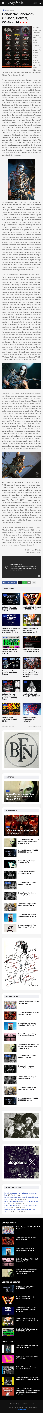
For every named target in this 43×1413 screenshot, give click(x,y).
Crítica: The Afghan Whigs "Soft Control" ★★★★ (27, 1035)
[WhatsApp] (24, 582)
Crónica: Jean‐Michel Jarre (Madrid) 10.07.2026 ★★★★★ (31, 630)
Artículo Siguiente (34, 726)
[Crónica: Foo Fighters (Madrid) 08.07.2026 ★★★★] (8, 1332)
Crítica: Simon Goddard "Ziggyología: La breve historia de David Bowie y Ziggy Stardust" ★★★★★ (28, 1391)
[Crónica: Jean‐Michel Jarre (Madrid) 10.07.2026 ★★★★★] (8, 1321)
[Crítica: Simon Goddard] (8, 1391)
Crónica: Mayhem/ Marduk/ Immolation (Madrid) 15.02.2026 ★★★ (9, 697)
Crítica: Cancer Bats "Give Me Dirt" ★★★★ (28, 1002)
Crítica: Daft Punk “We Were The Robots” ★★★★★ (27, 1346)
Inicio (4, 10)
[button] (3, 3)
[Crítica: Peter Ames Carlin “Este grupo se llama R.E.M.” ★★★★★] (8, 1381)
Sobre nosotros (14, 1404)
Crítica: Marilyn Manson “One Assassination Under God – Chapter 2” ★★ (28, 841)
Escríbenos (24, 1404)
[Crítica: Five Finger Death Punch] (10, 1091)
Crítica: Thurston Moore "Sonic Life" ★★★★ (27, 1357)
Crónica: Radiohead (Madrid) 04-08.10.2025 (31, 695)
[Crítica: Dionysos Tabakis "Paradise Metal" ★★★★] (10, 917)
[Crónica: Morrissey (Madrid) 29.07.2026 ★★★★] (10, 853)
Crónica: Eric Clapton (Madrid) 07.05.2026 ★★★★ (9, 672)
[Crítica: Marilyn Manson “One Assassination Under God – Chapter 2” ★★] (10, 842)
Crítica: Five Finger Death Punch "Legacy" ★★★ (27, 904)
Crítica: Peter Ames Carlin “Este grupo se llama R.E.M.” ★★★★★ (28, 1378)
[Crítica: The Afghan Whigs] (10, 1037)
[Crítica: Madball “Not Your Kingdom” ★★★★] (10, 885)
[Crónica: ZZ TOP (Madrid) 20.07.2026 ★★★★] (8, 1300)
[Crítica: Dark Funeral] (10, 1016)
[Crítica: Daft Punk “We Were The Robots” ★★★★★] (8, 1349)
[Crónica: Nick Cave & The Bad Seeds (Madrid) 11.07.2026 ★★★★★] (8, 1311)
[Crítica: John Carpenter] (10, 1069)
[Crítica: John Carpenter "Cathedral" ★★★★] (10, 875)
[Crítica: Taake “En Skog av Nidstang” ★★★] (10, 896)
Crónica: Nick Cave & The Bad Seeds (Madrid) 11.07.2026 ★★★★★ (11, 630)
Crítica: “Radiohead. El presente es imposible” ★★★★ (28, 1368)
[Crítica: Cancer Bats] (10, 1005)
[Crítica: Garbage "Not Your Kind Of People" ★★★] (10, 928)
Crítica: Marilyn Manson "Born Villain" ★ (26, 862)
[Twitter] (20, 582)
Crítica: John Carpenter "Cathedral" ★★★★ (26, 872)
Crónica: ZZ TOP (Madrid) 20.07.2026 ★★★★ (32, 608)
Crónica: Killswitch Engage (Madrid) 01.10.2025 (29, 719)
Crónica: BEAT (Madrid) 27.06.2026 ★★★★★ (31, 650)
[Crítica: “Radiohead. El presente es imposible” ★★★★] (8, 1370)
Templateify (21, 1409)
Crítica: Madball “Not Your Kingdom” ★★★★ (27, 883)
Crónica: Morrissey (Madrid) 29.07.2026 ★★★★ (9, 609)
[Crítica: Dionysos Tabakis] (10, 1026)
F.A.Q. (32, 1404)
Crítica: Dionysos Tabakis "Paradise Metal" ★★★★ (27, 915)
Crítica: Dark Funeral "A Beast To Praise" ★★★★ (28, 1013)
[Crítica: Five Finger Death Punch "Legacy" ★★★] (10, 907)
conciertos (10, 10)
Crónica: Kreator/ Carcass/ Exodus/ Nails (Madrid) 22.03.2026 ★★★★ (31, 673)
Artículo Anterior (8, 726)
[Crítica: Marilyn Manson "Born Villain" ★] (10, 864)
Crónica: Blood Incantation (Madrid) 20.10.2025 (9, 719)
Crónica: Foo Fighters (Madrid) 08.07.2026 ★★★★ (9, 651)
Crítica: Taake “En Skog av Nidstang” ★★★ (27, 894)
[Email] (29, 582)
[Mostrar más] (34, 582)
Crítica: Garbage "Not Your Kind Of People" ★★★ (27, 926)
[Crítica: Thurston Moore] (8, 1359)
